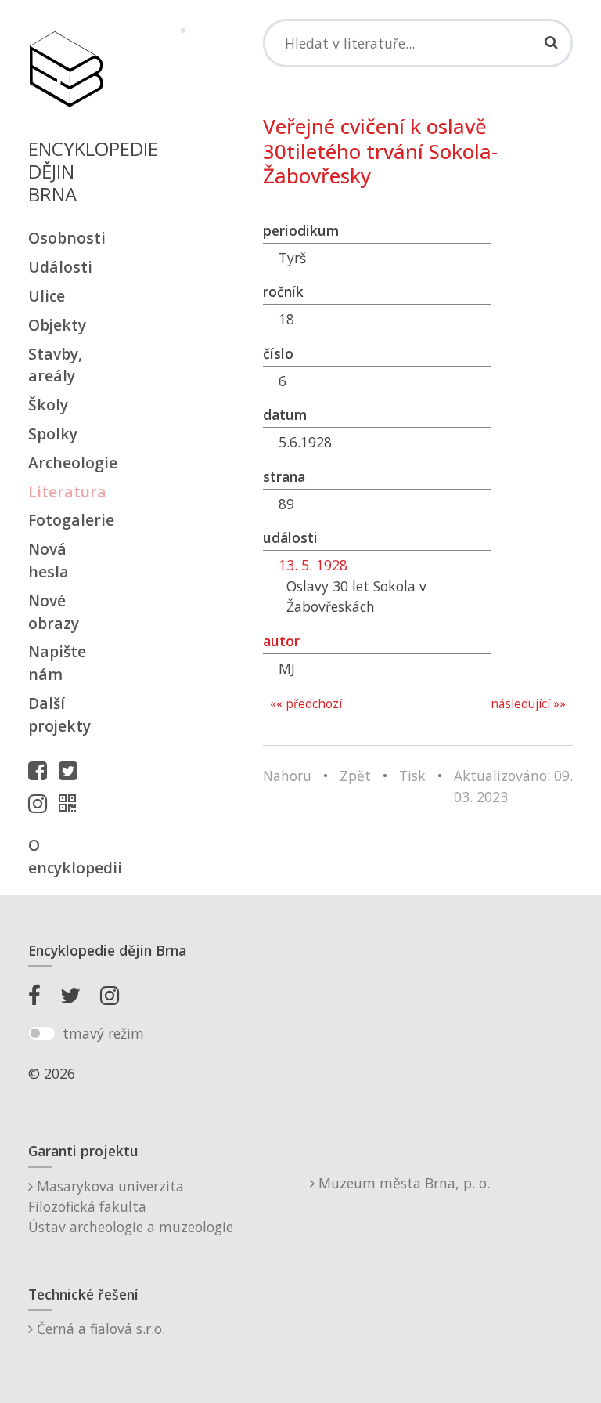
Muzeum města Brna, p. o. (402, 1182)
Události (60, 266)
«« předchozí (306, 704)
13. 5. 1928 (313, 564)
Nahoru (287, 775)
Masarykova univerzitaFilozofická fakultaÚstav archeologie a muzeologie (130, 1207)
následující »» (528, 704)
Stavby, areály (55, 365)
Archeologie (65, 462)
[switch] (42, 1033)
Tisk (412, 775)
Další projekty (59, 714)
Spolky (52, 433)
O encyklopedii (65, 856)
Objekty (57, 324)
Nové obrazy (53, 612)
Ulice (46, 295)
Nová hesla (48, 560)
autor (281, 640)
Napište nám (57, 663)
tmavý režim (103, 1033)
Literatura (65, 491)
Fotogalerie (65, 519)
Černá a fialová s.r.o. (99, 1328)
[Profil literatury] (71, 802)
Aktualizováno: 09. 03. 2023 (513, 785)
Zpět (355, 775)
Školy (48, 404)
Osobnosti (65, 237)
